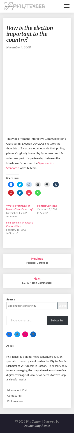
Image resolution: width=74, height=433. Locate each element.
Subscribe (57, 320)
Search (10, 299)
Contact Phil (14, 395)
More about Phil (17, 390)
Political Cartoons (47, 205)
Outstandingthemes (37, 425)
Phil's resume (15, 401)
